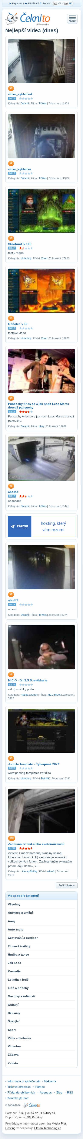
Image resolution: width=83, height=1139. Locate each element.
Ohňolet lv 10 (17, 324)
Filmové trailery (19, 946)
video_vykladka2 (20, 94)
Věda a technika (19, 1038)
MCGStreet (54, 694)
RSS (70, 1092)
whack (51, 871)
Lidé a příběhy (29, 871)
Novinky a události (21, 996)
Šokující (14, 1021)
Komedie (14, 971)
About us (46, 1092)
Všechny (14, 904)
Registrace (18, 3)
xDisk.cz (32, 1113)
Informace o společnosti (23, 1081)
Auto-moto (15, 929)
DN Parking (34, 1117)
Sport (12, 1029)
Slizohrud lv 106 (19, 244)
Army (11, 921)
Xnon (44, 258)
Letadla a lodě (18, 979)
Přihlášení (33, 3)
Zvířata (13, 1063)
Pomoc (47, 3)
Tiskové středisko (19, 1086)
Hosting (10, 1128)
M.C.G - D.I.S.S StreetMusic (27, 680)
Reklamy (14, 1013)
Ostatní (25, 103)
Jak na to (14, 963)
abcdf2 (13, 492)
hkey (41, 426)
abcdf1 (13, 600)
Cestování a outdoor (23, 937)
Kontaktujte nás (17, 1098)
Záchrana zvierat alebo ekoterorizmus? (36, 844)
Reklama (50, 1081)
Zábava (13, 1054)
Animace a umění (20, 912)
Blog (59, 1092)
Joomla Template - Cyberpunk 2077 (33, 764)
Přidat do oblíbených (21, 1092)
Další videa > (66, 885)
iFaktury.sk (47, 1113)
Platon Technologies (47, 1128)
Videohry (26, 258)
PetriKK (45, 778)
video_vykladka (19, 169)
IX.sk (21, 1113)
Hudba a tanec (29, 694)
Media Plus (59, 1123)
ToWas (43, 103)
